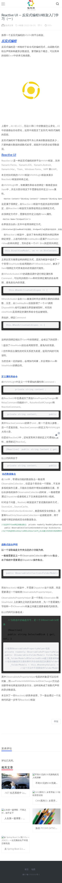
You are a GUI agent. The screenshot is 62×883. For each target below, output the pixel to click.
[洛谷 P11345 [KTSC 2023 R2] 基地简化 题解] (46, 816)
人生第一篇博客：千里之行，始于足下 (24, 818)
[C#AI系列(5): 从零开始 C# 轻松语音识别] (46, 794)
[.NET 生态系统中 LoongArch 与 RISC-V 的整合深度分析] (15, 781)
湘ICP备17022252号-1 (31, 874)
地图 (33, 869)
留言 (27, 869)
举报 (56, 721)
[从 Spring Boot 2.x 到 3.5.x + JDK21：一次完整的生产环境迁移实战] (15, 840)
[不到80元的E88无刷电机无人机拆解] (46, 776)
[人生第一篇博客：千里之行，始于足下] (15, 812)
